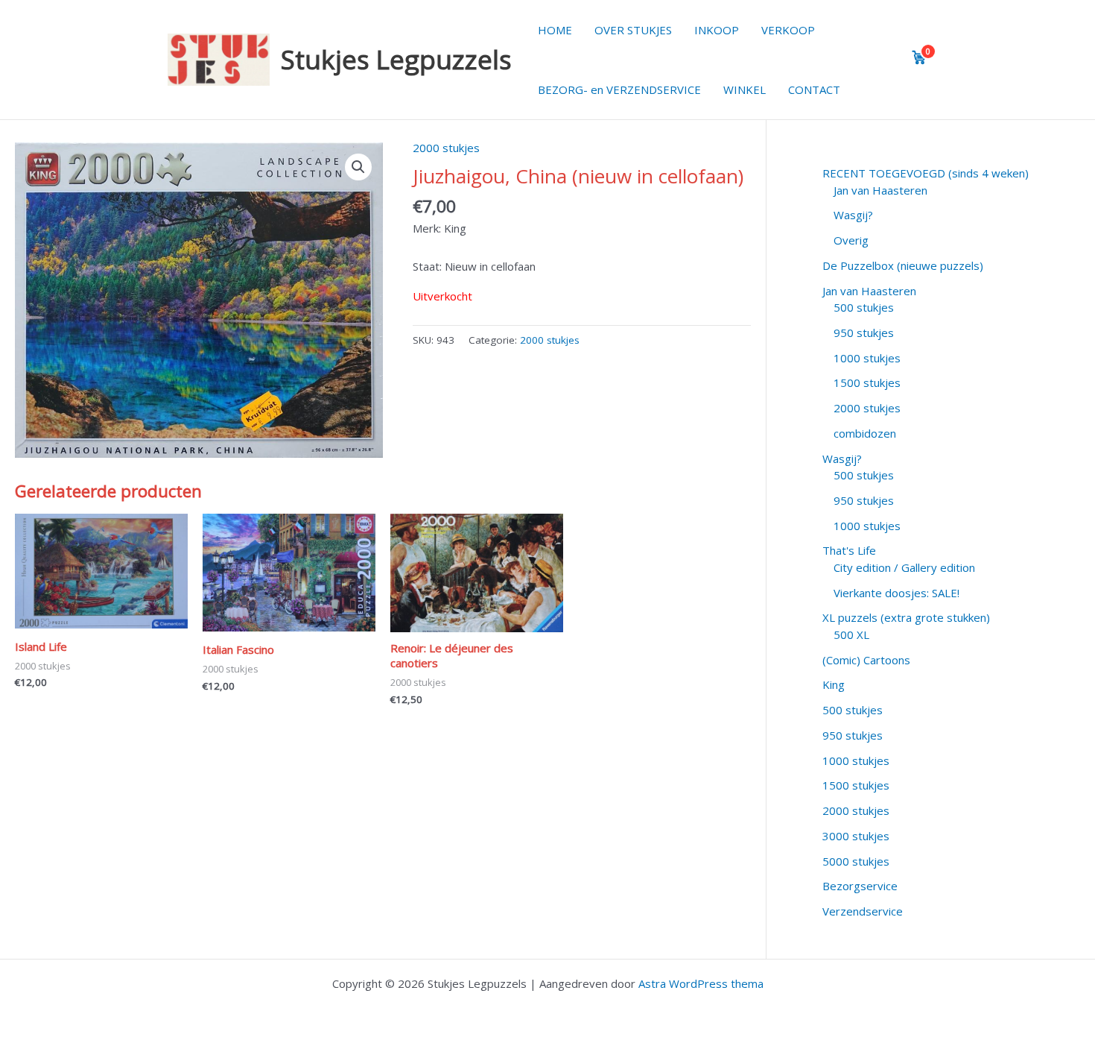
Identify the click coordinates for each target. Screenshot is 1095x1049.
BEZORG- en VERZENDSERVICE (619, 89)
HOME (555, 29)
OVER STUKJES (633, 29)
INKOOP (716, 29)
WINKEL (744, 89)
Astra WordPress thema (701, 983)
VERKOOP (788, 29)
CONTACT (814, 89)
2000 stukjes (446, 147)
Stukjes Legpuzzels (396, 59)
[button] (358, 167)
